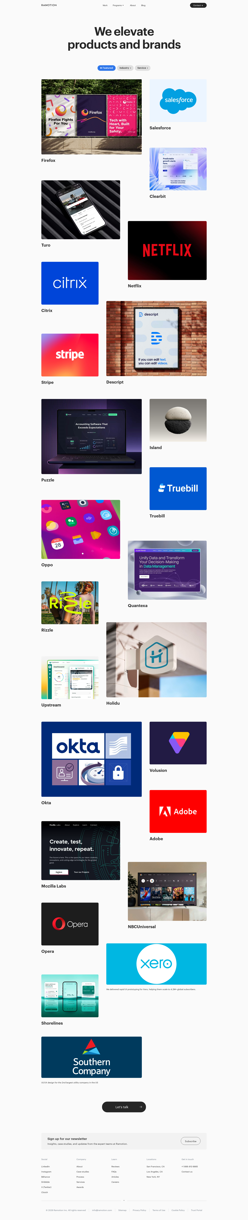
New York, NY (153, 1176)
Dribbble (45, 1182)
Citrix (44, 263)
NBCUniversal (136, 863)
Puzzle (45, 400)
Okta (44, 723)
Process (80, 1176)
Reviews (115, 1166)
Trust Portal (196, 1210)
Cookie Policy (178, 1210)
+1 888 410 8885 (190, 1166)
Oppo (44, 501)
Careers (115, 1182)
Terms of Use (159, 1210)
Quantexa (134, 542)
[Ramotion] (70, 5)
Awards (80, 1187)
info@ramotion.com (102, 1210)
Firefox (45, 81)
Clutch (44, 1192)
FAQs (114, 1171)
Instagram (46, 1171)
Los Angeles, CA (155, 1171)
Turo (44, 182)
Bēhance (45, 1176)
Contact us (187, 1171)
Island (153, 400)
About (79, 1166)
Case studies (82, 1171)
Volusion (155, 723)
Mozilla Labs (48, 823)
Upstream (47, 658)
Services (80, 1182)
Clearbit (154, 149)
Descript (111, 303)
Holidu (110, 624)
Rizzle (44, 583)
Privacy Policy (139, 1210)
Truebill (154, 469)
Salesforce (156, 81)
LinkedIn (45, 1166)
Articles (115, 1176)
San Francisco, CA (156, 1166)
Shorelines (47, 976)
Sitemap (122, 1210)
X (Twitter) (46, 1187)
